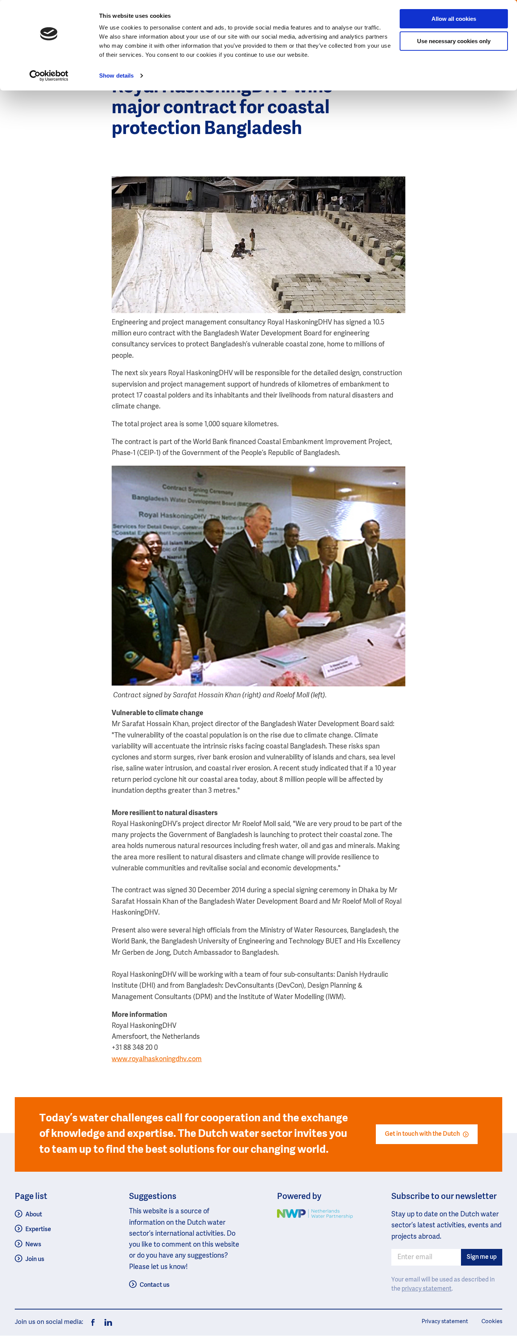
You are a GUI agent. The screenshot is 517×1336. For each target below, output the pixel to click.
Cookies (491, 1321)
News (33, 1245)
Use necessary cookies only (454, 41)
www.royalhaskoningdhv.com (157, 1059)
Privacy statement (445, 1321)
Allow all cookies (453, 19)
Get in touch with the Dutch (422, 1134)
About (33, 1215)
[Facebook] (93, 1322)
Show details (116, 75)
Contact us (155, 1285)
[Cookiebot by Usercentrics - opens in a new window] (49, 75)
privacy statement (427, 1289)
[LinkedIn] (106, 1322)
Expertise (38, 1230)
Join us (34, 1259)
